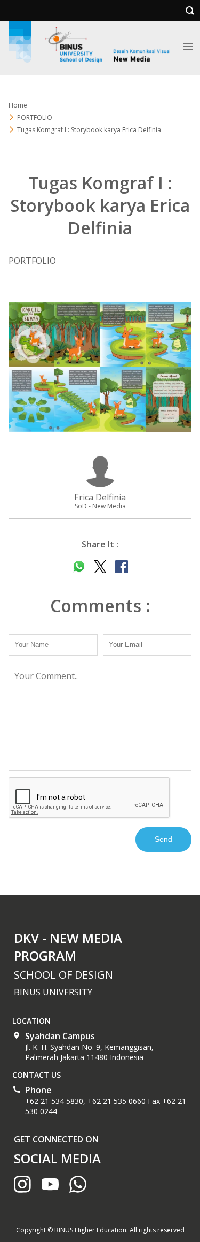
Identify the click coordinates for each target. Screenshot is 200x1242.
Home (18, 105)
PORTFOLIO (34, 117)
